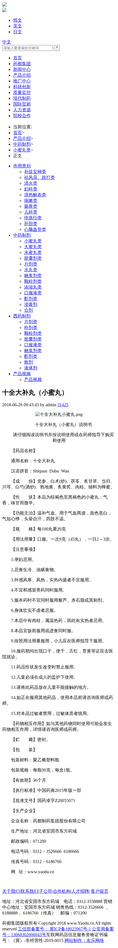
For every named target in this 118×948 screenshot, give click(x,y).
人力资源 (22, 109)
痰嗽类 (30, 200)
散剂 (28, 362)
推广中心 (22, 81)
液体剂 (30, 368)
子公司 (45, 891)
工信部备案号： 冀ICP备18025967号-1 (54, 929)
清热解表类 (35, 194)
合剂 (28, 310)
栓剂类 (30, 327)
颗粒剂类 (33, 281)
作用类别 (22, 166)
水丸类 (30, 269)
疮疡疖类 (33, 217)
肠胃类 (30, 206)
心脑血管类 (35, 229)
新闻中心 (22, 69)
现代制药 (22, 98)
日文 (17, 31)
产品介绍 (22, 75)
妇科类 (30, 189)
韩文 (17, 20)
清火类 (30, 183)
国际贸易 (22, 104)
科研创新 (22, 86)
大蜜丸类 (33, 246)
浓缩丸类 (33, 287)
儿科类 (30, 212)
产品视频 (22, 373)
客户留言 (99, 891)
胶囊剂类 (33, 258)
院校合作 (22, 115)
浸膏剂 (30, 304)
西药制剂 (22, 316)
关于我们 (11, 891)
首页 (17, 58)
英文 (17, 26)
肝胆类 (30, 223)
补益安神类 (35, 171)
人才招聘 (80, 891)
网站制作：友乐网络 (84, 940)
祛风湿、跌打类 (39, 177)
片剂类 (30, 264)
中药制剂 (22, 144)
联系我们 (29, 891)
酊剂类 (30, 298)
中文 (6, 42)
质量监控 (22, 92)
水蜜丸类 (33, 252)
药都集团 (22, 63)
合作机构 (62, 891)
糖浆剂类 (33, 275)
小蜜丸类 (22, 150)
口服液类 (33, 293)
